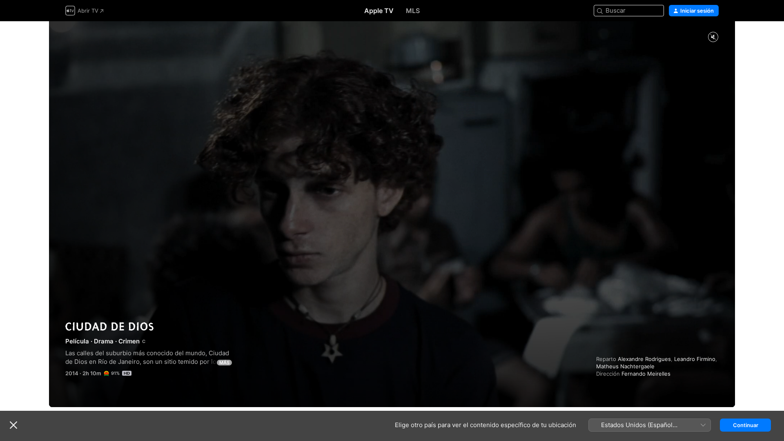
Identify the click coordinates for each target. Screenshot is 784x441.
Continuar (745, 425)
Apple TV (379, 11)
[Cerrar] (13, 425)
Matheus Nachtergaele (625, 366)
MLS (413, 11)
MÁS (224, 362)
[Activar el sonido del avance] (713, 37)
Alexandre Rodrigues (644, 359)
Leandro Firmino (694, 359)
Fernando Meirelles (645, 373)
